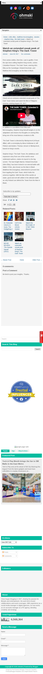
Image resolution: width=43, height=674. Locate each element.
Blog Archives (23, 451)
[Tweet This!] (11, 200)
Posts (6, 552)
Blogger (35, 667)
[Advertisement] (22, 23)
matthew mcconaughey (25, 37)
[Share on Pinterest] (16, 200)
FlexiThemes (15, 669)
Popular (5, 451)
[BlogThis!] (10, 204)
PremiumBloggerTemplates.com (15, 671)
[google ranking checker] (22, 447)
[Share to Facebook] (14, 204)
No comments (25, 54)
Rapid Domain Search (31, 671)
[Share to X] (12, 204)
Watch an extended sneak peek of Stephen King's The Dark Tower (21, 49)
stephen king (8, 39)
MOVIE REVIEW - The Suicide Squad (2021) (8, 247)
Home (5, 37)
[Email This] (8, 204)
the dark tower (20, 39)
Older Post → (37, 260)
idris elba (12, 37)
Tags (13, 451)
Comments (8, 556)
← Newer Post (6, 260)
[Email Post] (4, 204)
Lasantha (33, 669)
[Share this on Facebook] (9, 200)
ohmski (20, 667)
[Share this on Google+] (13, 200)
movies (36, 37)
